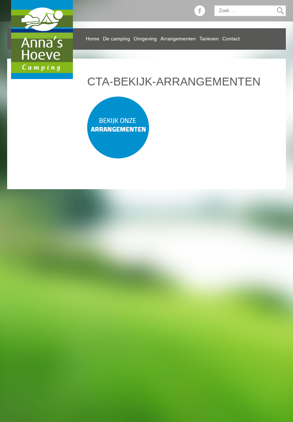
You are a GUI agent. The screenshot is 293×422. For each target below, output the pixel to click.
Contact (231, 38)
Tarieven (209, 38)
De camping (116, 38)
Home (92, 38)
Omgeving (145, 38)
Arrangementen (178, 38)
